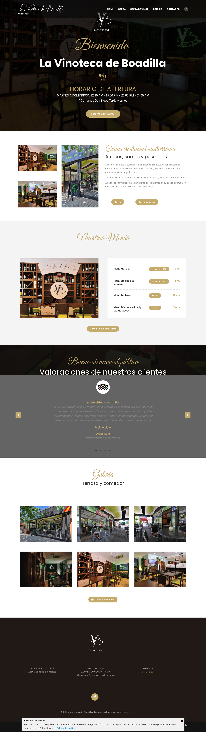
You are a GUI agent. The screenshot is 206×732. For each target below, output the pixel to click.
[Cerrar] (182, 721)
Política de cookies (66, 728)
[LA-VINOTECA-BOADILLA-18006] (103, 524)
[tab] (96, 450)
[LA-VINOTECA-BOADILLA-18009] (160, 524)
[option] (103, 411)
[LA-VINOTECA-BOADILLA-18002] (103, 569)
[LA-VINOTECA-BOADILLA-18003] (160, 569)
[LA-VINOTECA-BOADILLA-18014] (46, 524)
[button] (18, 415)
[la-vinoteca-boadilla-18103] (46, 569)
